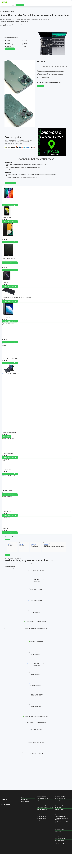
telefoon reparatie (58, 807)
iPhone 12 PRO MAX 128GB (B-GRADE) (10, 358)
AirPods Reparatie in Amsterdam (61, 827)
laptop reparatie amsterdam (60, 838)
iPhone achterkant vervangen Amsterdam (44, 811)
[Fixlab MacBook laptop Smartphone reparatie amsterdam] (4, 2)
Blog (21, 803)
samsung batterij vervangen (60, 798)
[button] (40, 86)
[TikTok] (63, 844)
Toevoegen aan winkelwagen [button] (8, 205)
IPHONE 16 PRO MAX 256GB (8, 490)
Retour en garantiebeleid (67, 851)
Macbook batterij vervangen (42, 805)
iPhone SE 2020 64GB (7, 217)
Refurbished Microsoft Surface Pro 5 (9, 432)
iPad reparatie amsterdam (41, 816)
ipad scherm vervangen (59, 805)
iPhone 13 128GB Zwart (7, 511)
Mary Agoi (21, 544)
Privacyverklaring (57, 851)
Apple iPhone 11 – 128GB (7, 265)
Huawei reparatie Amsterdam (60, 816)
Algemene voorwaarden (48, 851)
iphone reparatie (58, 814)
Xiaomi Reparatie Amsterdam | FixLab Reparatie (62, 822)
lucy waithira (10, 544)
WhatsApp (13, 566)
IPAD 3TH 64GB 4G (6, 317)
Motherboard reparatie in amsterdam (43, 820)
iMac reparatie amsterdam (41, 814)
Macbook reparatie (40, 800)
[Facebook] (56, 844)
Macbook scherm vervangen (42, 802)
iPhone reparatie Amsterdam (42, 809)
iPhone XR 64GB (6, 282)
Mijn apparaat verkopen (25, 801)
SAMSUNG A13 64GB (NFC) (8, 237)
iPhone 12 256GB (6, 528)
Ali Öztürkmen (33, 544)
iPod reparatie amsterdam (41, 818)
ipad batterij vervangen (59, 802)
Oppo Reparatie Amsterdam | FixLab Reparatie (61, 819)
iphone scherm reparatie (59, 809)
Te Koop (22, 797)
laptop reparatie (58, 836)
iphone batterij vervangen (59, 811)
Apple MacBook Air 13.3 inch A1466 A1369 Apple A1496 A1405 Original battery (17, 297)
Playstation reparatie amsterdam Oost (62, 824)
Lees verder (5, 436)
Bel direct (9, 25)
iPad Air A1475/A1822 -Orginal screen (9, 258)
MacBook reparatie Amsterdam (42, 798)
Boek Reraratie (20, 5)
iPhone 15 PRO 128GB (7, 469)
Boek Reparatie (3, 25)
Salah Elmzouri (46, 544)
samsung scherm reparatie (60, 800)
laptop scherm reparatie (59, 840)
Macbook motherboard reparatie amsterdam (45, 807)
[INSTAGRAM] (61, 844)
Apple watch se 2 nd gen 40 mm (8, 337)
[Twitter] (58, 844)
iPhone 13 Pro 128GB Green (8, 453)
